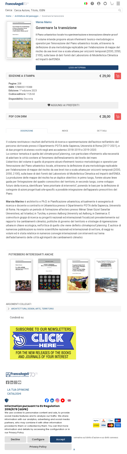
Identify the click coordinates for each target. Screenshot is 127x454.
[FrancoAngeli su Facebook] (7, 383)
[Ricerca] (119, 10)
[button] (85, 4)
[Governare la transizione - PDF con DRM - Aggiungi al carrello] (117, 116)
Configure (38, 439)
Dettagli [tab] (102, 131)
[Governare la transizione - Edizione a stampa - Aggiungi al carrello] (117, 76)
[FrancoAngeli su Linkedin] (11, 383)
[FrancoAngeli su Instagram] (15, 383)
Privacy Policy (38, 446)
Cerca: (9, 10)
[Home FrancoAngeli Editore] (17, 4)
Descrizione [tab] (27, 131)
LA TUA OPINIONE (18, 389)
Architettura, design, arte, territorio (32, 309)
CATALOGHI (14, 393)
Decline (15, 439)
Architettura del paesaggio (26, 16)
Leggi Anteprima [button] (77, 67)
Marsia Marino (44, 22)
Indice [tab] (65, 131)
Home (8, 16)
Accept (60, 439)
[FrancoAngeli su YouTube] (19, 383)
